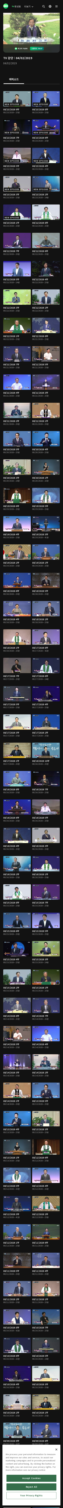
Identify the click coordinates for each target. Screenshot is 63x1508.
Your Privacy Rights (31, 1495)
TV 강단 (8, 58)
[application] (31, 28)
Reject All (31, 1486)
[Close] (56, 1449)
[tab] (14, 79)
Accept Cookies (31, 1478)
